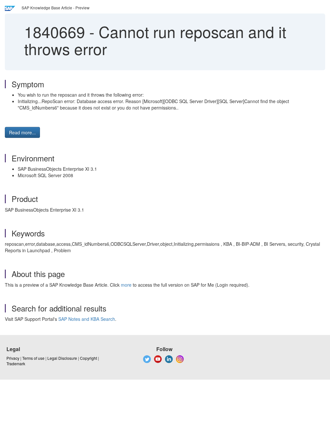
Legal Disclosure (62, 358)
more (126, 285)
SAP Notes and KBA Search (86, 319)
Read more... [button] (22, 132)
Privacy (12, 358)
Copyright (88, 358)
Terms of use (33, 358)
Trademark (15, 363)
